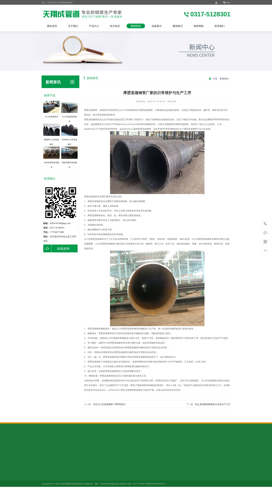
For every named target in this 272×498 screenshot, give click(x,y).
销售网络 (199, 26)
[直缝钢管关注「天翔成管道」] (82, 14)
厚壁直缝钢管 (70, 473)
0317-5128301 (265, 224)
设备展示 (157, 26)
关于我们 (73, 26)
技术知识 (115, 26)
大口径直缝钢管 (71, 468)
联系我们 (220, 26)
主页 (215, 78)
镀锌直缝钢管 (70, 477)
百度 (57, 444)
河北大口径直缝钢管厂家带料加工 (109, 404)
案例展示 (178, 26)
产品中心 (94, 26)
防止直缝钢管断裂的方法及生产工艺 (212, 404)
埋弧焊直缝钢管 (71, 481)
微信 (228, 2)
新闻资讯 (136, 26)
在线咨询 (63, 248)
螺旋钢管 (67, 490)
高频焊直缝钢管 (71, 486)
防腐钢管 (67, 495)
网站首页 (52, 26)
